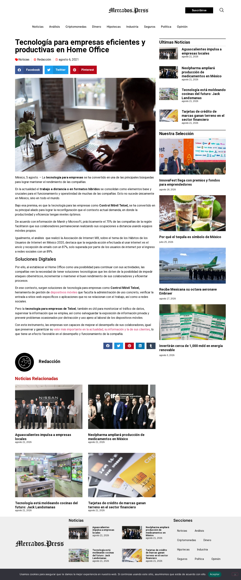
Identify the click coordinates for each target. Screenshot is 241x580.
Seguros (149, 26)
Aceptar (215, 574)
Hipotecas (114, 26)
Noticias (37, 26)
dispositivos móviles (63, 292)
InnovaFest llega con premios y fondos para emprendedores (189, 182)
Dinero (96, 26)
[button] (222, 10)
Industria (132, 26)
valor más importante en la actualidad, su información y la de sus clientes (101, 329)
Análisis (54, 26)
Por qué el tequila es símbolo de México (190, 237)
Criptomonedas (76, 26)
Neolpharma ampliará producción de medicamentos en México (116, 437)
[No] (235, 574)
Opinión (182, 26)
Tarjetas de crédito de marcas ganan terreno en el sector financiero (117, 505)
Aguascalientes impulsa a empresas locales (202, 51)
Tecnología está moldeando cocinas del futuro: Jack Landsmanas (46, 505)
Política (166, 26)
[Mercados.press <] (128, 10)
